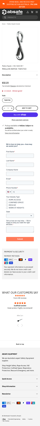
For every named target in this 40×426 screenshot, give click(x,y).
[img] (20, 295)
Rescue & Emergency (18, 370)
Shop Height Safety (9, 365)
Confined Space (16, 368)
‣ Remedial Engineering (14, 419)
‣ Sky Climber (5, 421)
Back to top (20, 344)
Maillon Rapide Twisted (13, 24)
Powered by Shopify (15, 416)
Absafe (8, 416)
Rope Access (21, 365)
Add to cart (27, 108)
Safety (24, 419)
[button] (32, 12)
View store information (12, 133)
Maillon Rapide (7, 66)
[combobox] (20, 17)
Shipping (13, 86)
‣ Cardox (30, 419)
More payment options (20, 120)
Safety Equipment (27, 358)
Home (3, 24)
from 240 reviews (20, 298)
